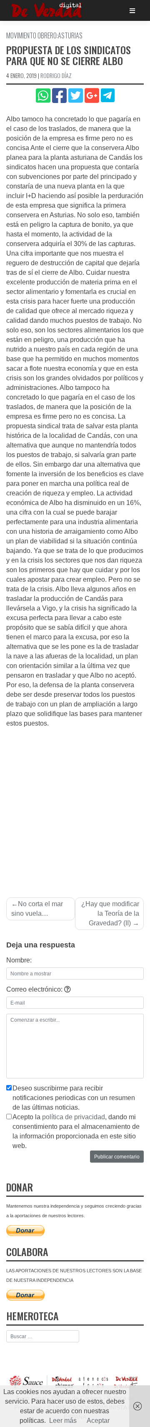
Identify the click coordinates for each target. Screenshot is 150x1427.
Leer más (63, 1420)
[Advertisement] (75, 808)
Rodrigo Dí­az (56, 75)
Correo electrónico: (35, 989)
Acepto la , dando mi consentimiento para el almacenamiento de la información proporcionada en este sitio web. (76, 1131)
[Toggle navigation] (132, 10)
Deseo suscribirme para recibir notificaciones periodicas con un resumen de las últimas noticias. (73, 1098)
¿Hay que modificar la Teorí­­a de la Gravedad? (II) (110, 913)
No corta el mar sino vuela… (37, 908)
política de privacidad (73, 1116)
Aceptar (98, 1420)
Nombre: (19, 960)
